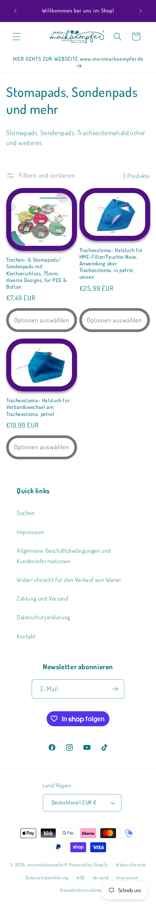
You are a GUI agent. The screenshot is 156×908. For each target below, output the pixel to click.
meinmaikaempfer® (47, 865)
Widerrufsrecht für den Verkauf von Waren (69, 579)
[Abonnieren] (115, 689)
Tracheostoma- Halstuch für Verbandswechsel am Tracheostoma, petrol (37, 407)
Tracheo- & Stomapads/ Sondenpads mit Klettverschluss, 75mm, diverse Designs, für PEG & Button (36, 273)
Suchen (26, 512)
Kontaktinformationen (82, 890)
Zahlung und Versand (42, 598)
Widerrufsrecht (131, 865)
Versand (101, 878)
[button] (16, 36)
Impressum (30, 531)
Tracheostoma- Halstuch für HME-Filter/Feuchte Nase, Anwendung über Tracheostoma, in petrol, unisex (111, 263)
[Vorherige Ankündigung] (15, 11)
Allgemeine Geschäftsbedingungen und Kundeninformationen (64, 555)
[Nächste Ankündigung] (140, 11)
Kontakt (26, 636)
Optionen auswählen (41, 320)
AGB (81, 878)
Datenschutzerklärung (43, 617)
